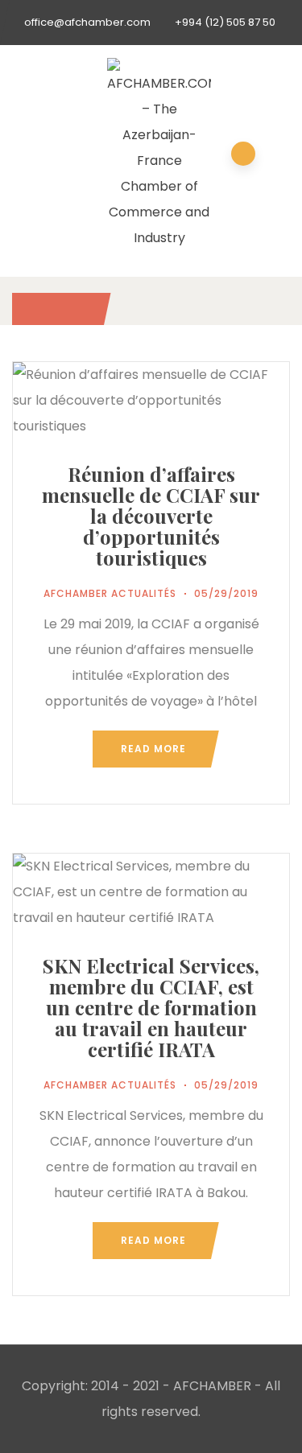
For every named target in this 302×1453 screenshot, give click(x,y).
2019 (57, 308)
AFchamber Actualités (109, 593)
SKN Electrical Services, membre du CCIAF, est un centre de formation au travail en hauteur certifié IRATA (151, 1007)
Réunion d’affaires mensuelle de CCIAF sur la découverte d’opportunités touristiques (151, 515)
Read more (153, 748)
